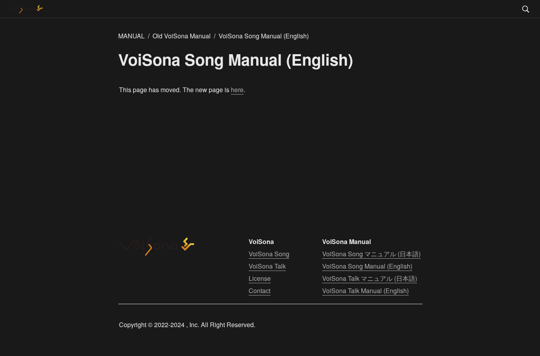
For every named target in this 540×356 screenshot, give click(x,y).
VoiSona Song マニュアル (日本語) (371, 253)
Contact (259, 290)
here (237, 89)
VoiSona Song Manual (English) (367, 266)
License (260, 278)
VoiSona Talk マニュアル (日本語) (369, 278)
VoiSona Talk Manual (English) (365, 290)
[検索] (526, 9)
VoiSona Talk (267, 266)
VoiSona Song (269, 253)
